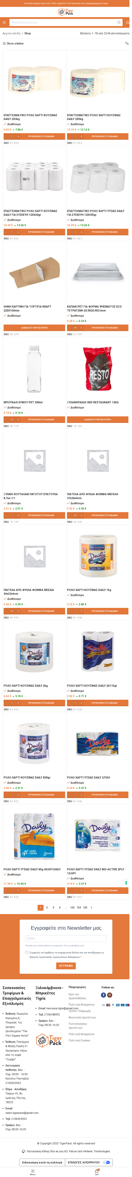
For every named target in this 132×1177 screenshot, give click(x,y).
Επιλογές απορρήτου (84, 1162)
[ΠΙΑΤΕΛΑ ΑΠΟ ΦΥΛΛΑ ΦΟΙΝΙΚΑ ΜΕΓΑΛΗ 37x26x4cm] (98, 460)
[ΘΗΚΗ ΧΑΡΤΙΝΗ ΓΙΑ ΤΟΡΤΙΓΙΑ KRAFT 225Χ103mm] (34, 272)
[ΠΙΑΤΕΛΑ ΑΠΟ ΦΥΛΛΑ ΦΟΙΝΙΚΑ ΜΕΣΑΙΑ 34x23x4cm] (34, 556)
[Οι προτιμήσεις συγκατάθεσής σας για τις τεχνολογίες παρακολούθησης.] (126, 883)
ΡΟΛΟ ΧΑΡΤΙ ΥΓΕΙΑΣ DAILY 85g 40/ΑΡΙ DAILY (32, 869)
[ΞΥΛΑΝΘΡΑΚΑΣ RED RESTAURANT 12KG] (98, 368)
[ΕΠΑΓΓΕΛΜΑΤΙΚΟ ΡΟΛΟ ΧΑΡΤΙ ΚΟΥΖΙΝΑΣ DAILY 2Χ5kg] (98, 81)
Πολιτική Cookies (79, 1040)
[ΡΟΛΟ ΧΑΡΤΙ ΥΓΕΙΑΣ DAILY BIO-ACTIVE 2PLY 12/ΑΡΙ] (98, 835)
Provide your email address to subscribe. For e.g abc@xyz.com (54, 945)
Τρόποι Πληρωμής (80, 1011)
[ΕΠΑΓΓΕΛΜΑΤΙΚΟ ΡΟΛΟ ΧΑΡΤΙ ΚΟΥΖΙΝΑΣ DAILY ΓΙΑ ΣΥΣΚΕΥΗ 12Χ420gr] (34, 177)
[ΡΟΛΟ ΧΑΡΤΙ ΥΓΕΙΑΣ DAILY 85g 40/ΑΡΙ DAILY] (34, 835)
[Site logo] (66, 11)
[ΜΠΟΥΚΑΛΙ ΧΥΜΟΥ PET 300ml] (34, 368)
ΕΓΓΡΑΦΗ (66, 965)
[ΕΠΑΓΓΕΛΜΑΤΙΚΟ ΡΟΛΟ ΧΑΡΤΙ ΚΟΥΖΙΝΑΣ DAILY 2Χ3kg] (34, 81)
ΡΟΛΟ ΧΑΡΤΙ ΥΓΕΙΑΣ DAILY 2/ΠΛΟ (88, 777)
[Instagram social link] (109, 995)
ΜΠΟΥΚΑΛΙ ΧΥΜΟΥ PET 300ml (23, 402)
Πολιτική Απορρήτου (82, 1004)
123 (72, 907)
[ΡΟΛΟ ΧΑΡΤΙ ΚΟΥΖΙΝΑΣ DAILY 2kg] (34, 651)
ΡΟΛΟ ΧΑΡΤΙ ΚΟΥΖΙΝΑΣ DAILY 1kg (89, 590)
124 (79, 907)
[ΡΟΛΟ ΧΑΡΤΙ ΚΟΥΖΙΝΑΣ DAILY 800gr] (34, 743)
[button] (34, 136)
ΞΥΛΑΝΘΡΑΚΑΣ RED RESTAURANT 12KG (93, 402)
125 (85, 907)
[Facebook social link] (103, 995)
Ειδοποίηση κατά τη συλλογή (42, 1162)
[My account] (127, 22)
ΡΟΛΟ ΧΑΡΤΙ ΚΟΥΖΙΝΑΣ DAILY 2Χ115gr (92, 685)
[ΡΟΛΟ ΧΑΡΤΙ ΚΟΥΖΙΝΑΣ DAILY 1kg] (98, 556)
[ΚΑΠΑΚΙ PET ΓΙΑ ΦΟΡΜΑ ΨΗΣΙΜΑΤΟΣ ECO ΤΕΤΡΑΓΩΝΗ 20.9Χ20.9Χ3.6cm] (98, 272)
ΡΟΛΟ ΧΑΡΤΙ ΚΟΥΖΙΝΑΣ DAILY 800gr (27, 777)
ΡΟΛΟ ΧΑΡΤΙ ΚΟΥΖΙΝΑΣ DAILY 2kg (26, 685)
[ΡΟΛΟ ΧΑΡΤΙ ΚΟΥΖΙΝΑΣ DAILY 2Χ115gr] (98, 651)
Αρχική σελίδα (11, 33)
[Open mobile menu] (4, 22)
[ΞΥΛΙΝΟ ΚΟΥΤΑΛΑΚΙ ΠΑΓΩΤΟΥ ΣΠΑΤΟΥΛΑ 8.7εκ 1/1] (34, 460)
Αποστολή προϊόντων (82, 1017)
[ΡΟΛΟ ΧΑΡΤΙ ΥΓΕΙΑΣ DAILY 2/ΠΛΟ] (98, 743)
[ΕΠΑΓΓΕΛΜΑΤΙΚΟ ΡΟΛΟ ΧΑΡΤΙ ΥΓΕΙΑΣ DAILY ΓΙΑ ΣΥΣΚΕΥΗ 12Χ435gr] (98, 177)
